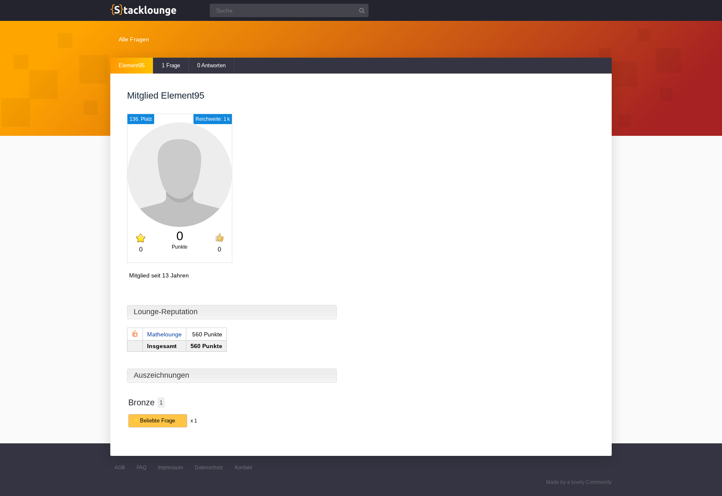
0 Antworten (211, 65)
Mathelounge (164, 334)
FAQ (141, 468)
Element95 (132, 65)
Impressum (170, 468)
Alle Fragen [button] (134, 39)
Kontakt (243, 468)
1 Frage (171, 65)
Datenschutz (209, 468)
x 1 (194, 421)
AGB (119, 468)
